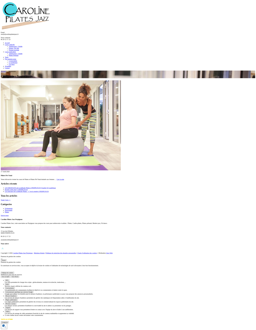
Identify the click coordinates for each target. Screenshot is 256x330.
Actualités (8, 66)
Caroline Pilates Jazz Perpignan (23, 253)
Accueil (7, 43)
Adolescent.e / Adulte (15, 46)
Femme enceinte (14, 50)
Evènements (8, 208)
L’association (13, 61)
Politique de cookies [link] (7, 273)
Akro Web (109, 253)
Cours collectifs (10, 44)
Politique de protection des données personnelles (61, 253)
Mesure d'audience (11, 296)
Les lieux (12, 64)
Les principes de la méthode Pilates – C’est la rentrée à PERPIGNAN (27, 191)
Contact (7, 68)
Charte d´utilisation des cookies (87, 253)
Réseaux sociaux (11, 304)
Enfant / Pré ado (14, 48)
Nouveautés (8, 210)
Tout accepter (6, 276)
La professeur (13, 62)
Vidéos (8, 311)
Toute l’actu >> (5, 200)
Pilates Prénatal (13, 55)
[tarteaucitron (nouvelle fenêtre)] (7, 320)
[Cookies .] (4, 326)
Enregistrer (5, 322)
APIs (7, 280)
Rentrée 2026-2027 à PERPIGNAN (16, 190)
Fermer (4, 260)
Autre (7, 284)
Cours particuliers (10, 52)
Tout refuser (15, 276)
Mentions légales (39, 253)
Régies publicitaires (11, 300)
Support (8, 307)
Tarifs (6, 57)
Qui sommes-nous (10, 59)
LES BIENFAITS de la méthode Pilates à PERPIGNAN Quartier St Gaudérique (30, 188)
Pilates (7, 212)
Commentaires (10, 288)
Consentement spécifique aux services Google (19, 292)
